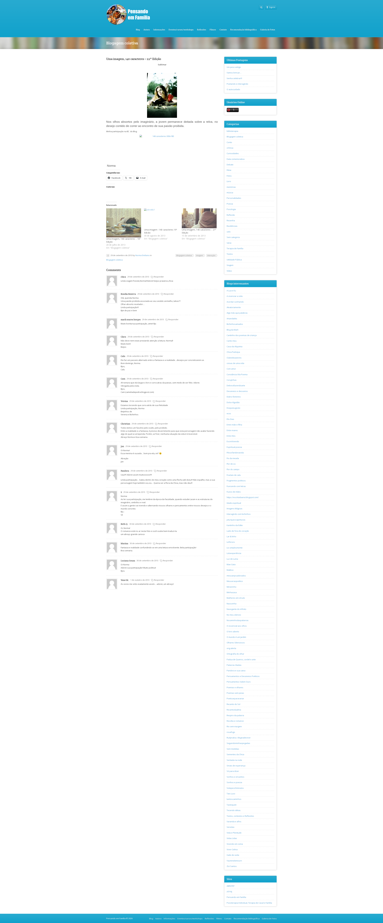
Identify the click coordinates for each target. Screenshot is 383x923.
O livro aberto (233, 631)
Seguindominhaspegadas (238, 743)
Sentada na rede (234, 760)
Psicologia (231, 209)
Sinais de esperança (236, 765)
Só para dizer (233, 771)
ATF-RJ (229, 891)
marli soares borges (131, 319)
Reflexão (231, 215)
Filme (229, 170)
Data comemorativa (235, 159)
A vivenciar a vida (235, 296)
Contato (223, 29)
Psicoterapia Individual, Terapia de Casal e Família (249, 902)
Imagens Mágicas (234, 508)
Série (229, 243)
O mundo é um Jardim (236, 637)
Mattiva (230, 570)
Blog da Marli (232, 329)
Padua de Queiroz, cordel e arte (241, 659)
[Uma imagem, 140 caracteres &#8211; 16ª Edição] (123, 222)
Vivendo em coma (235, 844)
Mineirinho (231, 586)
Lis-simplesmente (235, 547)
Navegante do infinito (236, 609)
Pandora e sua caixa (236, 670)
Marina (124, 543)
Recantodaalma (234, 709)
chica (123, 276)
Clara (123, 336)
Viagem (230, 265)
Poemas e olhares (235, 687)
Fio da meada (233, 458)
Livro (229, 181)
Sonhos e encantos (235, 776)
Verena (124, 401)
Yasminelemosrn (234, 860)
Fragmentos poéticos (236, 480)
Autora (146, 29)
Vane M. (125, 580)
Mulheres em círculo (236, 598)
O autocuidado (233, 89)
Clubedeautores (234, 357)
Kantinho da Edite (235, 525)
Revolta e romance (235, 721)
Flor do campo (233, 469)
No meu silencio (234, 614)
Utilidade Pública (234, 259)
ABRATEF (230, 886)
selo (229, 231)
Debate (230, 164)
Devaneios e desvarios (237, 391)
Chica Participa (233, 352)
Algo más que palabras (237, 313)
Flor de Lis (231, 463)
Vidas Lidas (232, 838)
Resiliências (232, 226)
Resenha (231, 220)
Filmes (213, 29)
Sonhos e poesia (234, 782)
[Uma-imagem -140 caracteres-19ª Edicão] (161, 218)
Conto (229, 142)
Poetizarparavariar (235, 698)
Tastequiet (231, 804)
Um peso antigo (234, 67)
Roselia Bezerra (128, 294)
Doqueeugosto (233, 408)
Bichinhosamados (235, 324)
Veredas (230, 827)
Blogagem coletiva (114, 259)
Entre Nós (231, 436)
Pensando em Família (236, 897)
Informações (159, 29)
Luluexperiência (234, 553)
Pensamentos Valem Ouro (239, 681)
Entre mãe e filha (234, 424)
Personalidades (234, 198)
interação (211, 255)
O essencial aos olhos (237, 626)
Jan (122, 446)
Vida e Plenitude (234, 832)
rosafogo (231, 732)
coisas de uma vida (235, 363)
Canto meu (232, 340)
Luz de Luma (232, 559)
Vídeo (229, 271)
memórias (231, 187)
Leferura (231, 542)
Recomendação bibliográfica (243, 29)
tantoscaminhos (234, 799)
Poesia (230, 203)
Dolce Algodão (233, 402)
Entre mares (232, 430)
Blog (138, 29)
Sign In (272, 7)
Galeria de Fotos (267, 29)
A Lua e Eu (231, 290)
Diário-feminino (234, 396)
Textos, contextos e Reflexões (240, 816)
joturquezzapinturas (236, 519)
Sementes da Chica (235, 754)
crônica (230, 147)
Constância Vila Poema (237, 374)
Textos (230, 254)
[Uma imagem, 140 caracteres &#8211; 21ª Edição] (199, 218)
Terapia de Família (235, 248)
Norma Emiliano (142, 255)
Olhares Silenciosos (236, 642)
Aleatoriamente (234, 307)
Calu (123, 356)
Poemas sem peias (235, 693)
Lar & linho (231, 536)
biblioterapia (232, 131)
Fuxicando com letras (236, 486)
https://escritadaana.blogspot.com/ (243, 497)
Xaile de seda (233, 855)
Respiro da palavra (235, 715)
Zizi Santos (232, 866)
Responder (159, 276)
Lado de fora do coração (238, 531)
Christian (125, 423)
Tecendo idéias (234, 810)
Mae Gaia (231, 564)
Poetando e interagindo (237, 84)
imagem (199, 255)
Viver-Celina (232, 849)
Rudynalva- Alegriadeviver (239, 737)
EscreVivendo (233, 441)
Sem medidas (233, 749)
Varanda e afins (234, 821)
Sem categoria (233, 237)
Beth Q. (124, 524)
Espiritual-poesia (234, 447)
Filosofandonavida (235, 452)
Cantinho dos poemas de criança (242, 335)
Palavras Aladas (234, 665)
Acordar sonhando (235, 301)
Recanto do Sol (233, 704)
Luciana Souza (128, 560)
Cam (123, 378)
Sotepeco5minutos (235, 788)
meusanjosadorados (236, 575)
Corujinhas (232, 380)
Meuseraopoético (235, 581)
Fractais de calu (234, 475)
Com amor (231, 368)
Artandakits (232, 318)
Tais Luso (231, 793)
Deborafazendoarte (236, 385)
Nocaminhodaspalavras (238, 620)
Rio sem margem (234, 726)
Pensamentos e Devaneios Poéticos (243, 676)
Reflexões (201, 29)
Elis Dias (230, 419)
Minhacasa (232, 592)
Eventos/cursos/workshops (181, 29)
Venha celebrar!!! (234, 78)
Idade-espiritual (234, 503)
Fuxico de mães (234, 491)
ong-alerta (231, 648)
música (230, 192)
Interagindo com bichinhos (239, 514)
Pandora (125, 470)
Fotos (229, 175)
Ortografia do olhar (235, 653)
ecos (229, 413)
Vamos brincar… (234, 72)
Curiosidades (233, 153)
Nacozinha (231, 603)
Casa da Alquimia (234, 346)
